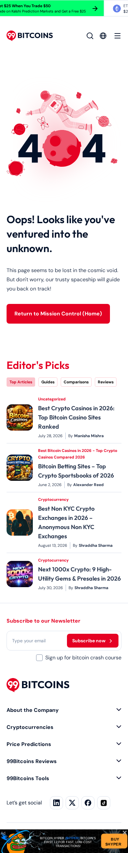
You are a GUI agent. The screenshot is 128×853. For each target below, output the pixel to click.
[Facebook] (88, 802)
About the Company (33, 710)
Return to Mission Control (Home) (58, 313)
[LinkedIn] (56, 802)
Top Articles (21, 382)
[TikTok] (103, 802)
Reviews (106, 382)
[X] (72, 802)
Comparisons (76, 382)
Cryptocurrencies (30, 727)
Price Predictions (29, 744)
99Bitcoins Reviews (32, 761)
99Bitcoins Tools (28, 778)
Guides (47, 382)
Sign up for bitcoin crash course (83, 657)
